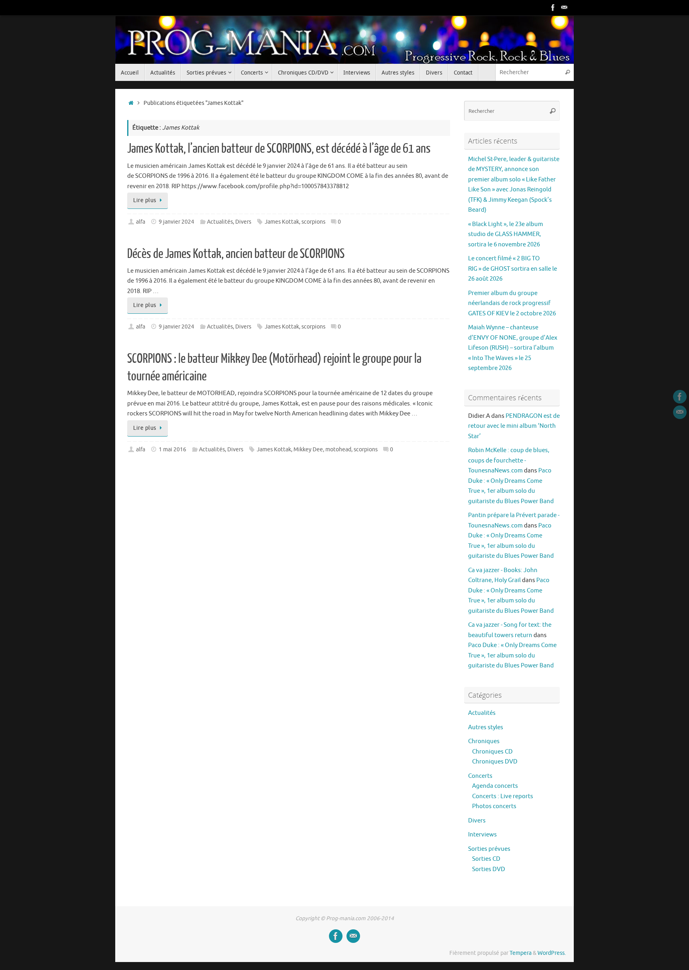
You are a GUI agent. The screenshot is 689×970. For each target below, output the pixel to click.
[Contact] (564, 7)
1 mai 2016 (172, 449)
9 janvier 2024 (176, 221)
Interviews (482, 834)
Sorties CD (486, 859)
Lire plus (144, 200)
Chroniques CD (492, 752)
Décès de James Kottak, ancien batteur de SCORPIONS (235, 254)
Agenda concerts (495, 786)
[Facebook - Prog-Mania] (553, 7)
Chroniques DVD (495, 761)
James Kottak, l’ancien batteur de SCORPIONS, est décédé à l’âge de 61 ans (279, 149)
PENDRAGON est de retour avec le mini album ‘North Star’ (514, 426)
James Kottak (282, 221)
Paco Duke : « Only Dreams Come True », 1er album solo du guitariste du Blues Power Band (512, 655)
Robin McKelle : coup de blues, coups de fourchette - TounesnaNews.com (508, 460)
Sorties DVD (488, 869)
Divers (243, 221)
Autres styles (485, 727)
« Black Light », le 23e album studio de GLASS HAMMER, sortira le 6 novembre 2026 (505, 234)
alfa (140, 221)
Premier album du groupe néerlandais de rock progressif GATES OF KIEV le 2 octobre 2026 (512, 303)
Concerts (480, 776)
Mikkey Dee (308, 449)
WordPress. (551, 953)
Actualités (220, 221)
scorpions (313, 221)
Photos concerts (494, 806)
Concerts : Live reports (502, 796)
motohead (338, 449)
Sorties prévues (489, 849)
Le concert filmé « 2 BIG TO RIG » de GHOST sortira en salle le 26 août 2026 (512, 269)
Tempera (521, 953)
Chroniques (484, 741)
